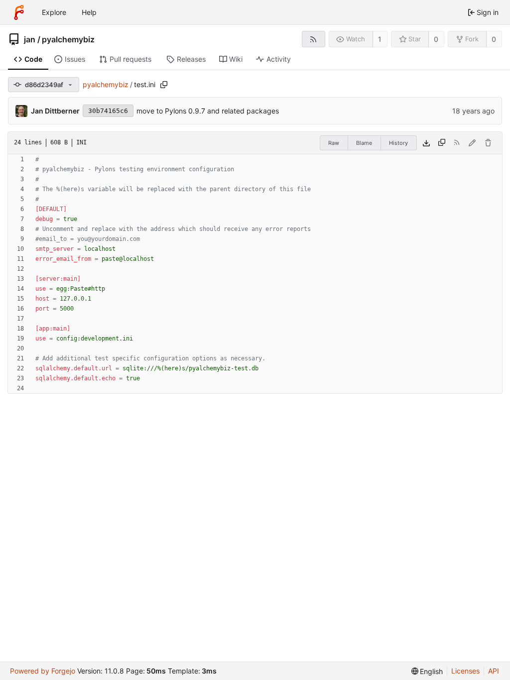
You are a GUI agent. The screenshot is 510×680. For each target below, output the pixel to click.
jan (29, 39)
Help (89, 12)
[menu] (427, 671)
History (398, 142)
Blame (364, 142)
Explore (54, 12)
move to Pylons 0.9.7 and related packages (207, 111)
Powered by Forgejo (42, 671)
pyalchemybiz (68, 39)
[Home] (19, 12)
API (493, 671)
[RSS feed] (313, 39)
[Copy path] (164, 85)
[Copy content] (441, 143)
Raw (333, 142)
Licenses (465, 671)
